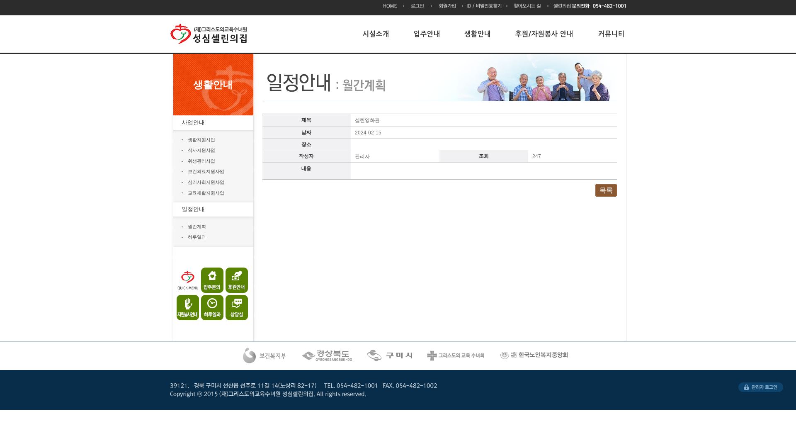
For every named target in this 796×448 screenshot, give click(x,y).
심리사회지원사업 (206, 182)
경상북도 (328, 356)
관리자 (761, 387)
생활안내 (478, 34)
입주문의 (211, 280)
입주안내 (427, 34)
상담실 (233, 305)
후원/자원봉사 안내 (544, 34)
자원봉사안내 (188, 305)
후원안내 (233, 280)
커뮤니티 (611, 34)
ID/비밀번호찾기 (485, 6)
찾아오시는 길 (527, 6)
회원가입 (447, 6)
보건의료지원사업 (206, 171)
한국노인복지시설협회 (535, 356)
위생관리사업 (201, 160)
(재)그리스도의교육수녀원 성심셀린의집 (210, 34)
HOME (393, 6)
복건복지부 (265, 356)
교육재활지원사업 (206, 192)
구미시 (390, 356)
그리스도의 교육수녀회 (456, 356)
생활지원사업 (201, 139)
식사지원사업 (201, 150)
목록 (606, 190)
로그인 (418, 6)
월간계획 (197, 226)
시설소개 (376, 34)
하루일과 (197, 236)
